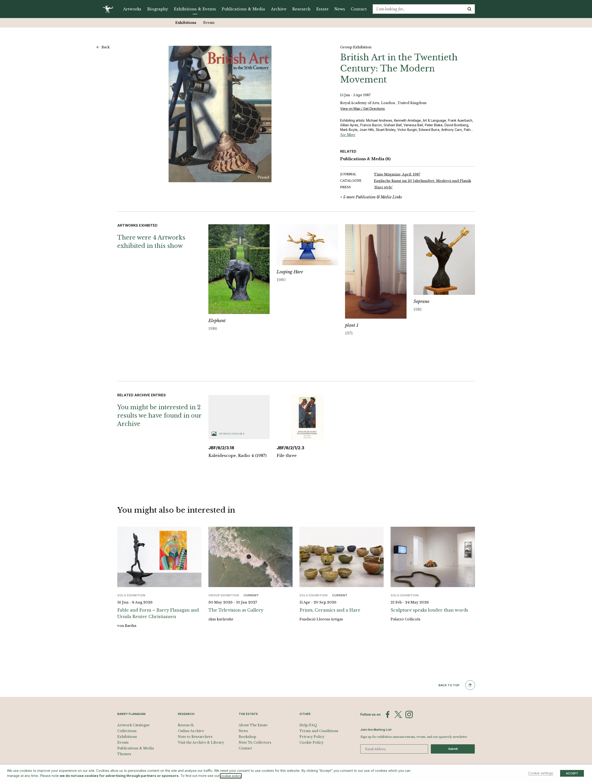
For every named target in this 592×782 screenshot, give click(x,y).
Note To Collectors (255, 742)
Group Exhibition (356, 47)
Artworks (132, 9)
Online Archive (191, 731)
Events (209, 23)
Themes (124, 754)
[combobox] (418, 9)
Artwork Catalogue (133, 725)
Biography (157, 9)
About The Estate (253, 725)
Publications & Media (243, 9)
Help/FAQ (308, 725)
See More (347, 134)
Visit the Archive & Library (201, 742)
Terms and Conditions (318, 731)
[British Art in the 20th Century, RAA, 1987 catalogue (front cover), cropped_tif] (220, 114)
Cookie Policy (311, 742)
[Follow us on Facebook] (387, 714)
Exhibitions (185, 23)
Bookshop (247, 737)
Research (301, 9)
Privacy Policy (311, 737)
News (339, 9)
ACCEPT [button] (572, 773)
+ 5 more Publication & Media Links (371, 197)
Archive (279, 9)
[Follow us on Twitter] (398, 714)
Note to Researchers (195, 737)
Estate (322, 9)
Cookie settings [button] (540, 773)
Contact (359, 9)
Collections (127, 731)
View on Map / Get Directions (362, 109)
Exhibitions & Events (195, 9)
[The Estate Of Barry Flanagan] (109, 9)
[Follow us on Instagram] (409, 714)
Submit (453, 749)
